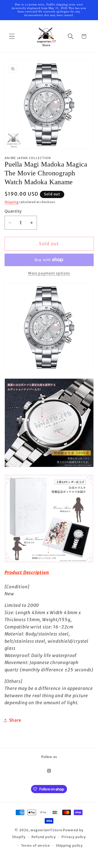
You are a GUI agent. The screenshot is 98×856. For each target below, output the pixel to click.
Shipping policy (69, 846)
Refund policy (43, 837)
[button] (11, 36)
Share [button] (15, 720)
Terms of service (35, 846)
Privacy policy (74, 837)
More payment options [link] (49, 273)
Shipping (12, 202)
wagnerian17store (46, 830)
